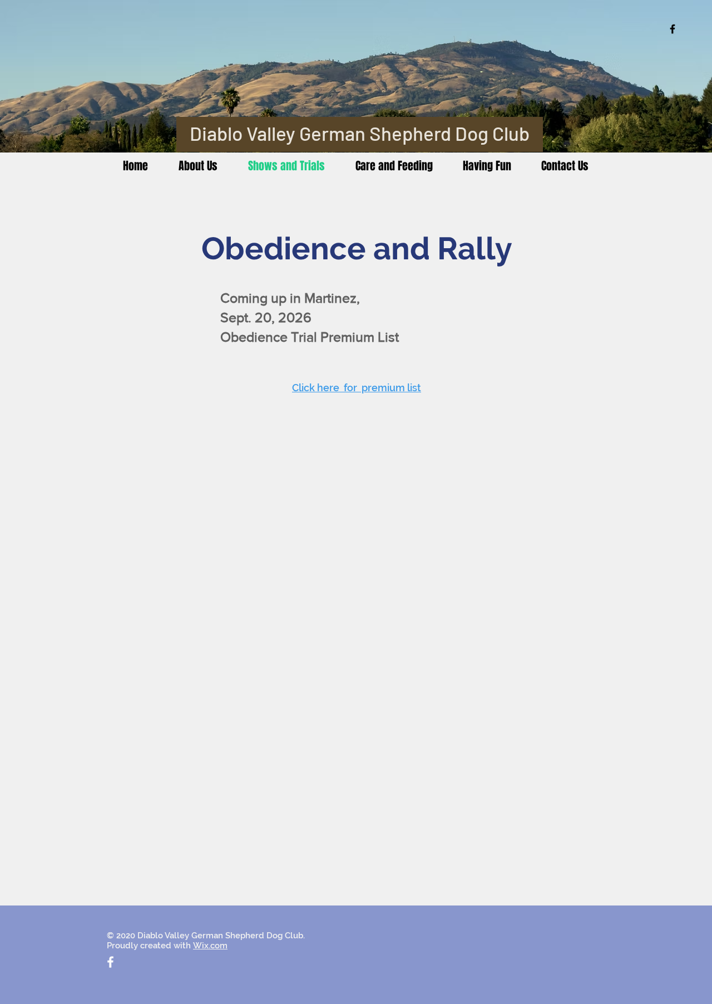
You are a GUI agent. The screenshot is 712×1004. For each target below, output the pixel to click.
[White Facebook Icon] (110, 961)
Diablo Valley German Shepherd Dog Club (360, 133)
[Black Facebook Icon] (672, 29)
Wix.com (210, 946)
